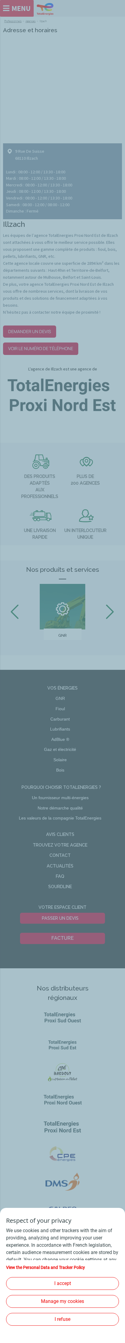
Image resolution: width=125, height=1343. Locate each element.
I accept (62, 1283)
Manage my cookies (62, 1301)
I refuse (62, 1319)
